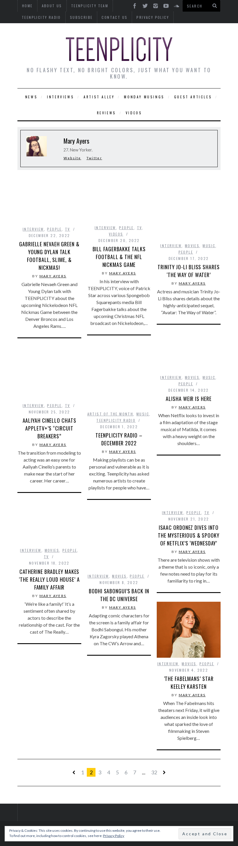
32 (154, 772)
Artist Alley (99, 96)
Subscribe (81, 17)
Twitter (94, 158)
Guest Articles (193, 96)
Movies (192, 245)
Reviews (106, 112)
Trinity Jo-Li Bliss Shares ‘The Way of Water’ (188, 271)
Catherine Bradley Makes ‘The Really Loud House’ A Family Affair (49, 579)
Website (72, 158)
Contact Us (114, 17)
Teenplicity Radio (41, 17)
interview (33, 229)
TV (67, 229)
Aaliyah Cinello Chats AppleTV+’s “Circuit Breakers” (49, 428)
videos (116, 234)
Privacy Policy (152, 17)
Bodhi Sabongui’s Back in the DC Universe (119, 595)
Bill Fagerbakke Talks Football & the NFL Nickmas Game (119, 256)
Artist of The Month (110, 413)
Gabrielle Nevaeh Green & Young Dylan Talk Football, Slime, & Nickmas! (49, 255)
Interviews (60, 96)
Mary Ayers (52, 276)
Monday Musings (144, 96)
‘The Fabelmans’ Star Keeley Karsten (189, 682)
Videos (134, 112)
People (54, 229)
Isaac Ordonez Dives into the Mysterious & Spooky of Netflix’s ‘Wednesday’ (188, 535)
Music (209, 245)
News (31, 96)
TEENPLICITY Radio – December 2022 (118, 439)
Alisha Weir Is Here (188, 398)
